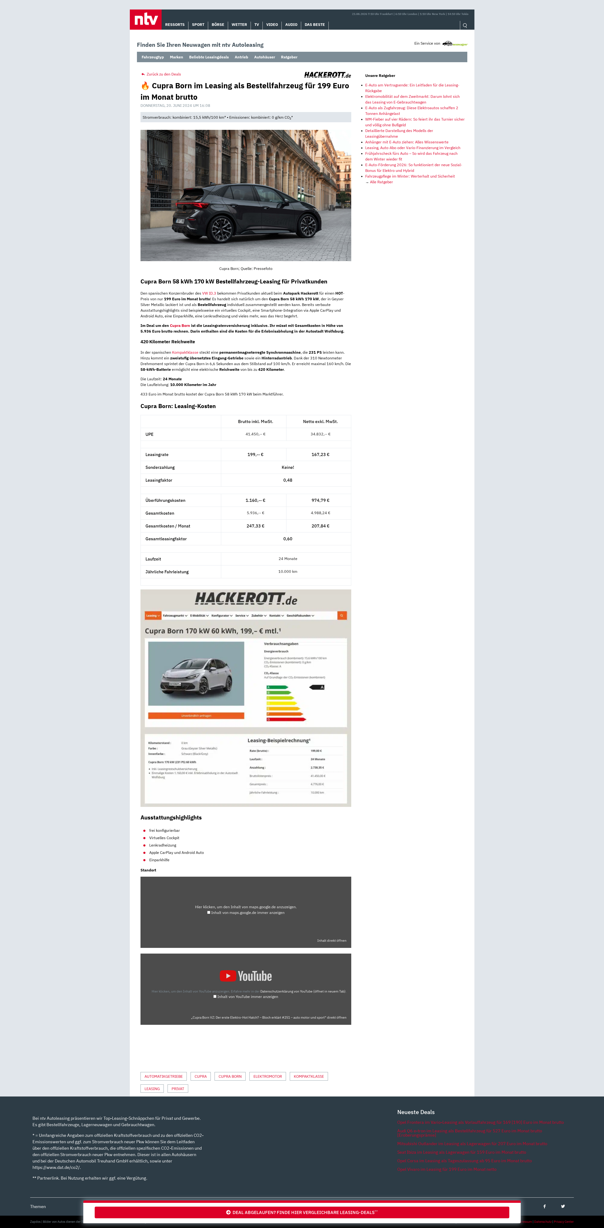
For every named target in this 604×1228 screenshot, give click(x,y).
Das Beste (315, 24)
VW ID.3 (209, 293)
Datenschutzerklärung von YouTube (303, 991)
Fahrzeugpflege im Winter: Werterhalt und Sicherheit (410, 176)
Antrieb (241, 57)
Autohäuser (264, 57)
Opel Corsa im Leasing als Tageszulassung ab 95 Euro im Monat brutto (464, 1160)
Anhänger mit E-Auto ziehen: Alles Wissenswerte (407, 142)
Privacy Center (564, 1222)
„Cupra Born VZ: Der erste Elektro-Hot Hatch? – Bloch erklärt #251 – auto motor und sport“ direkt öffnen (268, 1017)
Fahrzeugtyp (153, 57)
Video (272, 24)
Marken (176, 57)
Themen (38, 1206)
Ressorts (175, 24)
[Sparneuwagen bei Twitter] (563, 1206)
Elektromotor (267, 1076)
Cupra (201, 1076)
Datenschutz (543, 1222)
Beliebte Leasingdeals (209, 57)
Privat (178, 1088)
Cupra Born (180, 325)
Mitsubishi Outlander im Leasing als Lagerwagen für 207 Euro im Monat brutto (472, 1143)
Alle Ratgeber (381, 181)
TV (256, 24)
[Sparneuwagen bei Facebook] (545, 1206)
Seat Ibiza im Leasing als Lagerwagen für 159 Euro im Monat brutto (461, 1152)
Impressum (524, 1222)
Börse (218, 24)
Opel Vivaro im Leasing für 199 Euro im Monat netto (446, 1169)
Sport (198, 24)
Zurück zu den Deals (163, 74)
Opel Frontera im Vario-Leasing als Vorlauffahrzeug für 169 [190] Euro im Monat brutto (480, 1122)
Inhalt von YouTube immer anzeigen (247, 996)
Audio (291, 24)
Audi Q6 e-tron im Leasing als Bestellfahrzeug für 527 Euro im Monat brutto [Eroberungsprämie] (469, 1133)
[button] (146, 19)
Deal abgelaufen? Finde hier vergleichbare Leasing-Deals (304, 1212)
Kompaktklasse (185, 352)
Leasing (152, 1088)
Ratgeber (289, 57)
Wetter (239, 24)
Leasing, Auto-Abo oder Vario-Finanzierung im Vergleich (412, 147)
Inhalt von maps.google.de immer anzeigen (248, 912)
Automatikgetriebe (164, 1076)
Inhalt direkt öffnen (331, 940)
